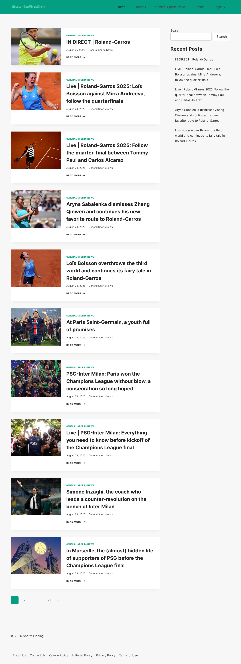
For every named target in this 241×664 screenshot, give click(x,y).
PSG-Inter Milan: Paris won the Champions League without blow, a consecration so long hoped (108, 381)
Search (175, 30)
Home (121, 7)
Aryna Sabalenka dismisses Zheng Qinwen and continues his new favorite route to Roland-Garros (108, 211)
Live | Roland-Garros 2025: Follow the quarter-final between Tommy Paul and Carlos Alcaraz (107, 152)
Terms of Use (128, 655)
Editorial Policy (82, 655)
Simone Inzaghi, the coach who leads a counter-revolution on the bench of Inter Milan (106, 499)
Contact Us (38, 655)
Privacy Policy (105, 655)
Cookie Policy (58, 655)
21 (49, 600)
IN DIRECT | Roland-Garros (98, 42)
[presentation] (36, 46)
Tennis (199, 7)
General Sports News (170, 7)
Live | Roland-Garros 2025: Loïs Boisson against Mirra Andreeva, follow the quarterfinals (105, 93)
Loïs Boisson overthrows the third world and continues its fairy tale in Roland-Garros (108, 270)
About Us (19, 655)
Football (140, 7)
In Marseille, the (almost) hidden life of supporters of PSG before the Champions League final (109, 558)
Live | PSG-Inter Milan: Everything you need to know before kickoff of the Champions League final (108, 440)
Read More (75, 57)
